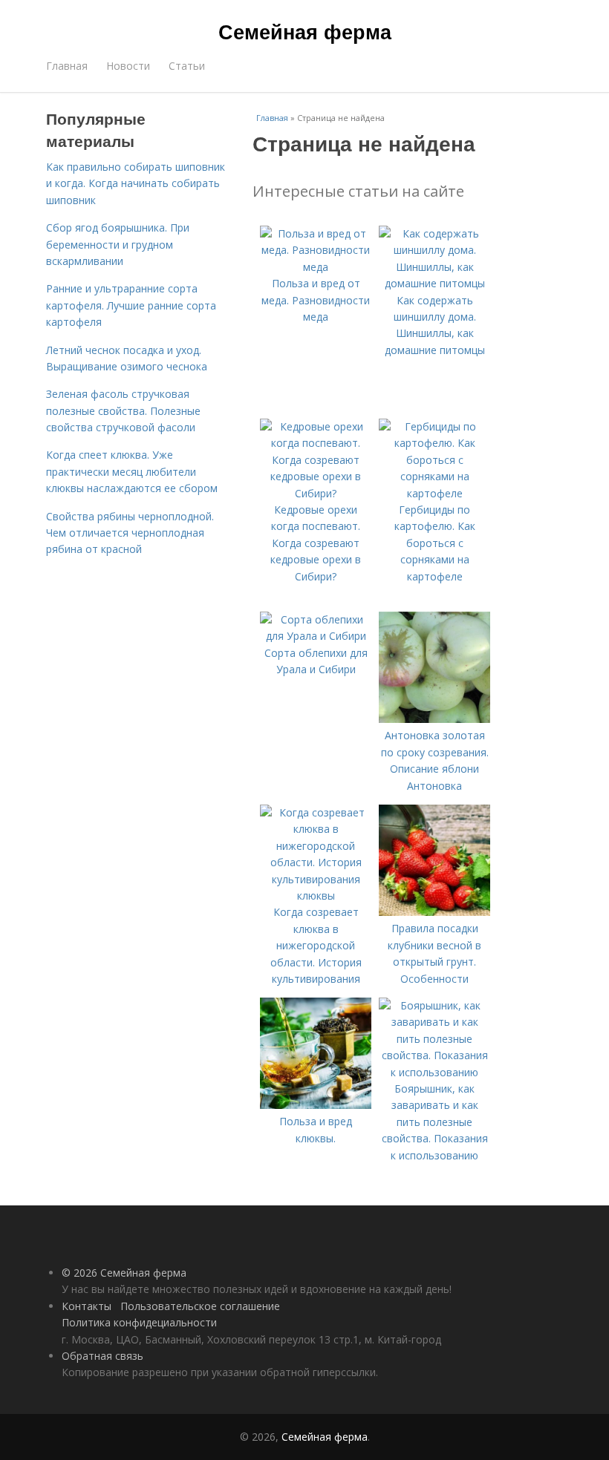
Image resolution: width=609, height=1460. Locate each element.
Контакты (86, 1306)
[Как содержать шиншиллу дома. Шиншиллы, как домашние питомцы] (434, 283)
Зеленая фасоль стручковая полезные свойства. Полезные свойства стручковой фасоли (123, 410)
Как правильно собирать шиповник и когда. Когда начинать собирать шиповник (135, 183)
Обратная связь (102, 1356)
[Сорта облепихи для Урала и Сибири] (315, 636)
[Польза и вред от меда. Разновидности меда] (315, 267)
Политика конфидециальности (139, 1322)
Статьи (187, 66)
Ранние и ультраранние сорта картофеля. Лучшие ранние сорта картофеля (131, 305)
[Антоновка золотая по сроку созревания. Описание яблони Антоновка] (434, 719)
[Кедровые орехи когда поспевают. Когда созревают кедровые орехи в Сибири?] (315, 493)
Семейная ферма (304, 31)
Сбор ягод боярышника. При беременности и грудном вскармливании (117, 244)
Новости (128, 66)
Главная (67, 66)
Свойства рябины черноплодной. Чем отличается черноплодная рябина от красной (130, 533)
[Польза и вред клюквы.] (315, 1105)
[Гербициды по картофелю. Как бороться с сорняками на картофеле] (434, 493)
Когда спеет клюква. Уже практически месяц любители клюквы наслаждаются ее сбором (132, 471)
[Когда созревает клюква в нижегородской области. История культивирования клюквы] (315, 895)
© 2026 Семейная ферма (124, 1273)
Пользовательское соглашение (200, 1306)
